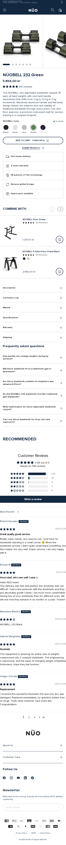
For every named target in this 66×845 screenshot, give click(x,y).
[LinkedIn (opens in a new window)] (25, 777)
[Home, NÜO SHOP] (33, 10)
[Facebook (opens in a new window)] (4, 777)
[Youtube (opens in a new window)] (18, 777)
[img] (7, 529)
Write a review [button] (33, 499)
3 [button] (34, 717)
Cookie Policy (45, 833)
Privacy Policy (21, 833)
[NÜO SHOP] (33, 732)
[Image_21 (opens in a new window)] (32, 777)
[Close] (61, 2)
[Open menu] (4, 10)
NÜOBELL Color (11, 121)
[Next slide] (60, 209)
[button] (6, 64)
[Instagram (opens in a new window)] (11, 777)
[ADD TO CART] (59, 239)
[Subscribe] (59, 807)
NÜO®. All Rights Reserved (36, 839)
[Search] (52, 10)
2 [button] (29, 717)
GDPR (33, 833)
